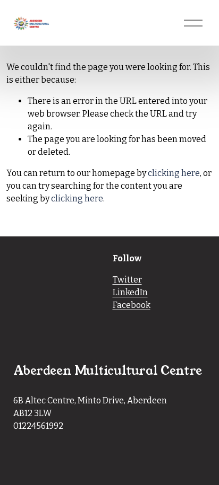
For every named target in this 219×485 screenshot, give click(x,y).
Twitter (127, 280)
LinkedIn (130, 292)
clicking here (174, 173)
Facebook (131, 305)
